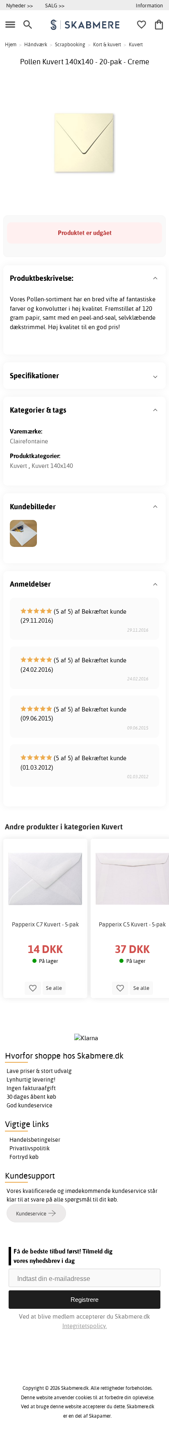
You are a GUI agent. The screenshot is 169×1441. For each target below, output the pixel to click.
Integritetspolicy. (84, 1326)
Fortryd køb (24, 1157)
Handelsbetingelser (34, 1139)
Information (149, 5)
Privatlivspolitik (29, 1148)
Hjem (10, 44)
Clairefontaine (29, 441)
